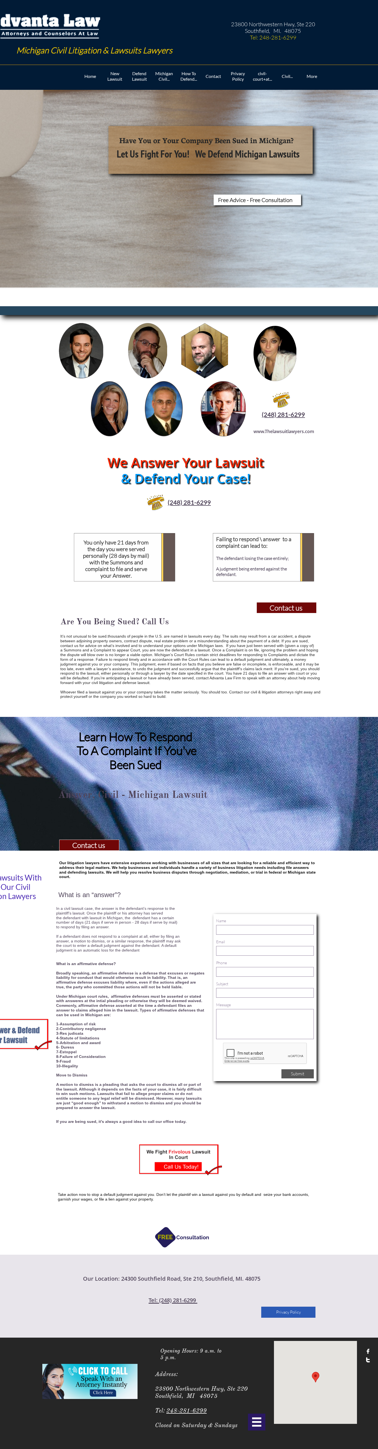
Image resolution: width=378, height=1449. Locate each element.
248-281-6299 (186, 1410)
